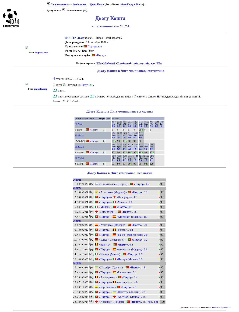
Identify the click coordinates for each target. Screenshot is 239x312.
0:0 (134, 126)
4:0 (134, 149)
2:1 (145, 126)
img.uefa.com (41, 52)
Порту (84, 84)
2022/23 (79, 146)
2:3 (151, 126)
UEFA (98, 63)
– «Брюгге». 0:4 (115, 229)
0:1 (145, 149)
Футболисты (79, 4)
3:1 (113, 160)
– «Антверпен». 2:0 (118, 282)
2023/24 (79, 158)
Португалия (94, 46)
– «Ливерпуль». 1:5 (117, 197)
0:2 (156, 126)
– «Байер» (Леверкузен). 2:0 (122, 234)
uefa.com (138, 63)
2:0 (118, 126)
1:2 (113, 149)
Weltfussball (109, 63)
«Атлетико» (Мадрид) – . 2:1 (122, 224)
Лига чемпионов (59, 4)
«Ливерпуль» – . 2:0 (117, 211)
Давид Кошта (97, 4)
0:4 (118, 149)
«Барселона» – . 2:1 (117, 287)
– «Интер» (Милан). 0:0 (120, 259)
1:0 (161, 126)
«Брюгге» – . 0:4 (115, 244)
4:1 (124, 160)
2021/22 (79, 135)
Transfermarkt (124, 63)
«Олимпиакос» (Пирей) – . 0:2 (124, 184)
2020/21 (79, 124)
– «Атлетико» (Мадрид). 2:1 (122, 249)
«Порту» (101, 55)
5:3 (140, 160)
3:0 (124, 126)
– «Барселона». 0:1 (117, 272)
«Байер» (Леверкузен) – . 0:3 (122, 239)
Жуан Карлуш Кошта (132, 4)
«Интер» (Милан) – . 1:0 (120, 254)
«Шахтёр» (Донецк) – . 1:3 (121, 267)
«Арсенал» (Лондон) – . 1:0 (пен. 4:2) (128, 301)
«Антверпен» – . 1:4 (118, 277)
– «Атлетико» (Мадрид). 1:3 (122, 216)
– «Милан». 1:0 (115, 202)
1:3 (113, 126)
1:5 (118, 137)
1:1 (129, 137)
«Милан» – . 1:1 (115, 206)
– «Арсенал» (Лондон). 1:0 (122, 296)
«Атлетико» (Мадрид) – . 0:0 (122, 192)
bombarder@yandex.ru (221, 307)
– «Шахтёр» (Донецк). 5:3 (121, 291)
